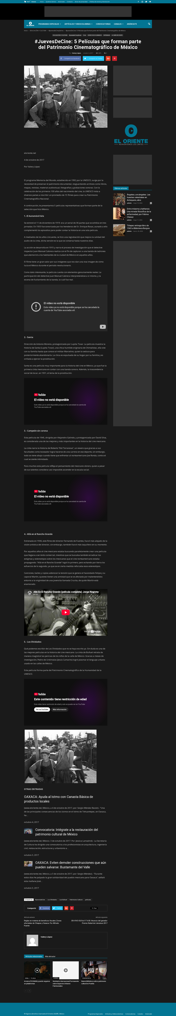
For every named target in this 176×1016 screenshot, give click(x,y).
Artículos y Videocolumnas (78, 24)
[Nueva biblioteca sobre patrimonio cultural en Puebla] (94, 970)
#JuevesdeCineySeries (75, 35)
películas (88, 900)
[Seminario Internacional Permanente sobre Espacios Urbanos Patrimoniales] (66, 970)
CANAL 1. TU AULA (30, 978)
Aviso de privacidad (81, 2)
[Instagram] (142, 1)
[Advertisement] (88, 11)
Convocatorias (103, 24)
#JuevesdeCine (40, 900)
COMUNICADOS (86, 978)
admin (129, 203)
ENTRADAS (107, 35)
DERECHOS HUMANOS (95, 35)
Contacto (70, 2)
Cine (84, 35)
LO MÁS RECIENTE (117, 35)
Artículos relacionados (34, 956)
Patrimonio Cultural (76, 900)
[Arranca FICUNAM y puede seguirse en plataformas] (37, 970)
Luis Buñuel (63, 900)
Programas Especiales (48, 24)
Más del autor (50, 956)
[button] (149, 24)
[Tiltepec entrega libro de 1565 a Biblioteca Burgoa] (119, 230)
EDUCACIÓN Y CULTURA (60, 35)
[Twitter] (146, 1)
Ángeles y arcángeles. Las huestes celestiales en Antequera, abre (138, 197)
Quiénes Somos (51, 2)
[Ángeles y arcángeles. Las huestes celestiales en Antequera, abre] (119, 199)
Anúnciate (61, 2)
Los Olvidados (52, 900)
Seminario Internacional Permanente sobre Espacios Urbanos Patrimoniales (66, 983)
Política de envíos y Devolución (100, 2)
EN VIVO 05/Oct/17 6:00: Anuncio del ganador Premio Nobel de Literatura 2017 (89, 922)
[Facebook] (138, 1)
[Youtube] (150, 1)
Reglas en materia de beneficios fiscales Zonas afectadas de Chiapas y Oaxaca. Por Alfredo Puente (42, 923)
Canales (118, 24)
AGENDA (56, 978)
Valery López (76, 53)
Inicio (42, 2)
